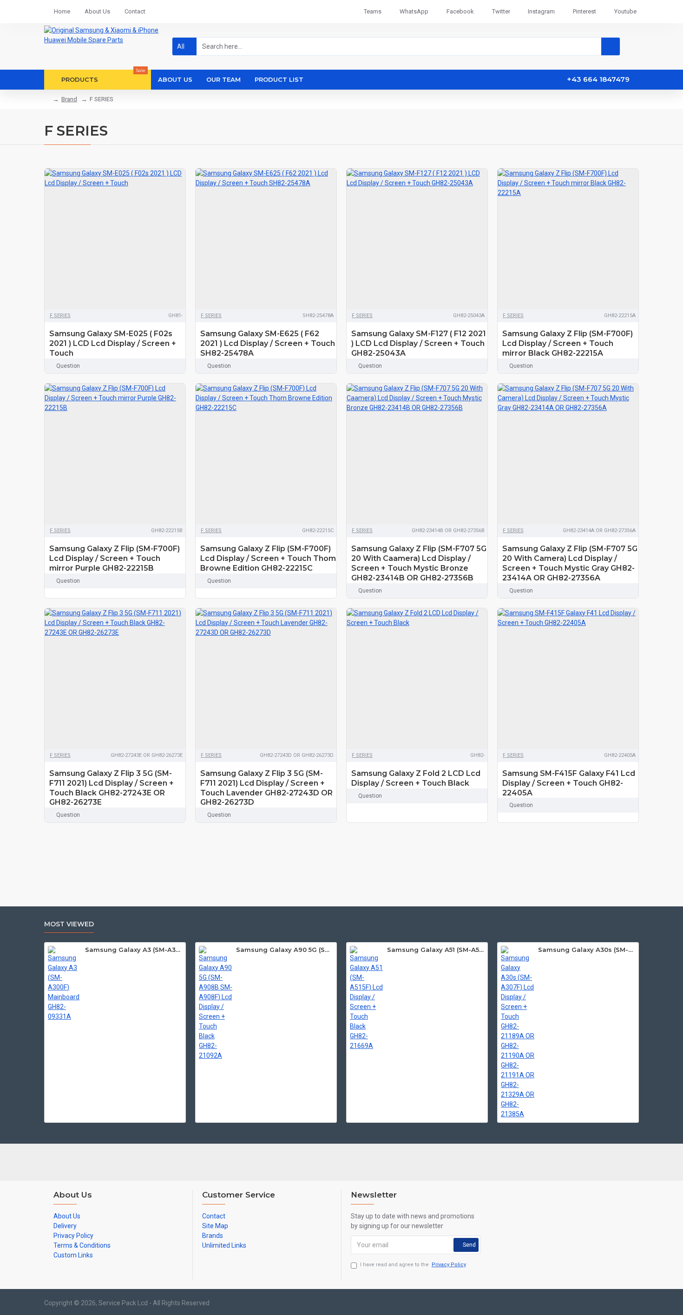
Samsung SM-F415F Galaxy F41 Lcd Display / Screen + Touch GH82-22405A (568, 783)
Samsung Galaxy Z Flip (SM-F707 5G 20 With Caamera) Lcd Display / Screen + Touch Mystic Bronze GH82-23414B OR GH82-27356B (418, 563)
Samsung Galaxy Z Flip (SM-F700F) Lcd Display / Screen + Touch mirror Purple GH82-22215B (114, 558)
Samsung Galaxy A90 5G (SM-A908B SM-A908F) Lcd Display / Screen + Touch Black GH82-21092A (284, 949)
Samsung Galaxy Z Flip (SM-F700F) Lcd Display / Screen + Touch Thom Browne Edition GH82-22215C (268, 558)
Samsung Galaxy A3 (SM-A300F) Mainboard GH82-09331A (133, 949)
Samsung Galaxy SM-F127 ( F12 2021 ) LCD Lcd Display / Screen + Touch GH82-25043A (418, 343)
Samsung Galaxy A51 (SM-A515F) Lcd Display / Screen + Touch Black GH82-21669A (435, 949)
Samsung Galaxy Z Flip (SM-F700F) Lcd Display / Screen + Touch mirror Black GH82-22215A (567, 343)
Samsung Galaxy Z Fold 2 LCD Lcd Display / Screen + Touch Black (415, 778)
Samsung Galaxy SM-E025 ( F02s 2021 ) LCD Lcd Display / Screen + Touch (112, 343)
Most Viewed (69, 924)
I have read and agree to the (413, 1265)
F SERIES (60, 315)
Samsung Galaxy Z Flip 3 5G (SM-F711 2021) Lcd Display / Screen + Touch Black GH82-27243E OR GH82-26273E (111, 788)
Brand (69, 99)
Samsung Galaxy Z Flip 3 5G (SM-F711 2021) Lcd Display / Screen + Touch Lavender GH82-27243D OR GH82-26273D (266, 788)
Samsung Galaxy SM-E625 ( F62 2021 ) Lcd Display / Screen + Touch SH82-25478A (267, 343)
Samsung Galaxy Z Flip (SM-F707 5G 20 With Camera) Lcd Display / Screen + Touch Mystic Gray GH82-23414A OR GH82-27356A (569, 563)
